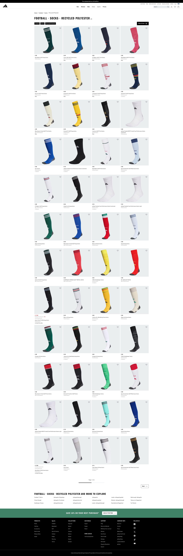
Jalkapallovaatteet (96, 500)
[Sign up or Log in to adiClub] (171, 7)
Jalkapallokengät (77, 497)
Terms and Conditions (101, 553)
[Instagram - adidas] (141, 528)
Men (78, 6)
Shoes (93, 6)
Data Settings (81, 553)
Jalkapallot (95, 497)
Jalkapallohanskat (58, 503)
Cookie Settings (74, 553)
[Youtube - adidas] (141, 544)
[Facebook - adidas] (141, 524)
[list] (85, 23)
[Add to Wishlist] (60, 28)
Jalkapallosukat (77, 503)
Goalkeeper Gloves (39, 503)
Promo (104, 6)
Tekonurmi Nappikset (136, 500)
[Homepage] (5, 6)
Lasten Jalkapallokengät (98, 503)
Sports (99, 6)
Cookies (87, 553)
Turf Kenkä (133, 503)
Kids (88, 6)
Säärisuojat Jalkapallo (136, 497)
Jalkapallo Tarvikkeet (59, 500)
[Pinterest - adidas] (141, 536)
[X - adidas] (141, 532)
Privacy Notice (92, 553)
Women (83, 6)
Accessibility (109, 553)
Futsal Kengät (37, 500)
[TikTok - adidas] (141, 540)
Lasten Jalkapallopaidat (117, 497)
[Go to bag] (178, 7)
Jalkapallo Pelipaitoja (59, 497)
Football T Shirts (38, 497)
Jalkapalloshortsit (77, 500)
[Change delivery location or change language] (178, 4)
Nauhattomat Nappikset (117, 503)
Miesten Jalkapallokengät (117, 500)
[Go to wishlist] (175, 7)
